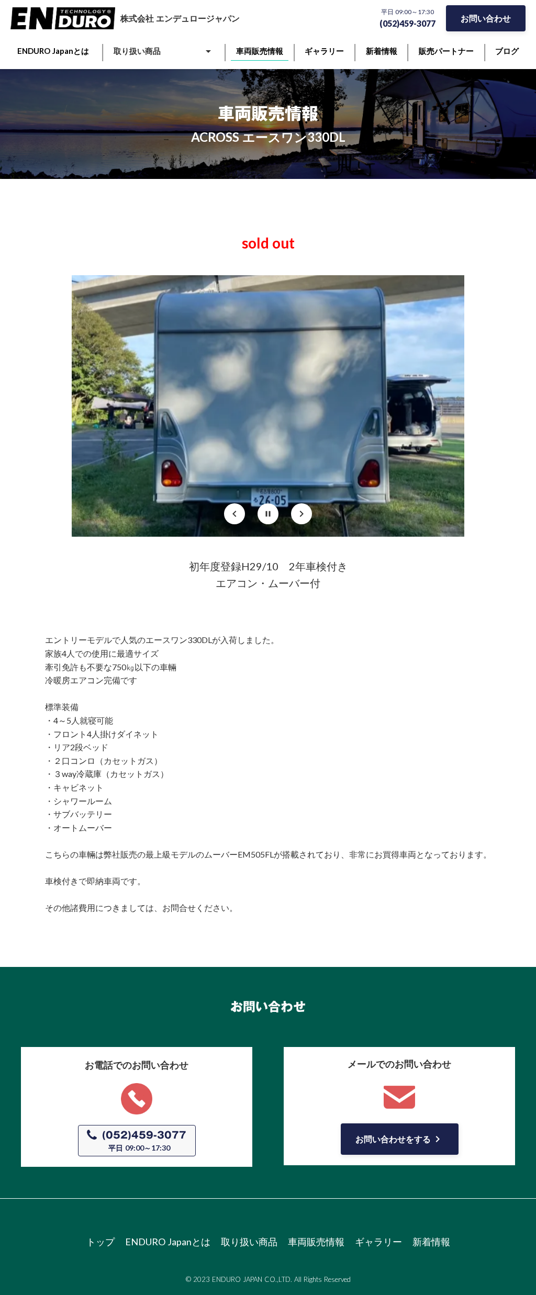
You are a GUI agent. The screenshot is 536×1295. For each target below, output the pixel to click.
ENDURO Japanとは (167, 1241)
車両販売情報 (316, 1241)
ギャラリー (378, 1241)
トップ (100, 1241)
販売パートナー (446, 50)
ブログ (507, 50)
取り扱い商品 (249, 1241)
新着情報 (431, 1241)
